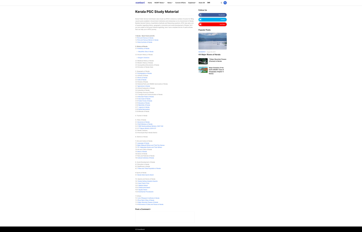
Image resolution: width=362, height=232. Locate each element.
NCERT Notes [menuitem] (159, 3)
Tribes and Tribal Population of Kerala (149, 168)
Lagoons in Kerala (144, 107)
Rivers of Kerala (142, 77)
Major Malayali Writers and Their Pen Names (151, 145)
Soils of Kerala (142, 79)
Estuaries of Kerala (144, 103)
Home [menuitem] (150, 3)
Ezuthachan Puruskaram (145, 191)
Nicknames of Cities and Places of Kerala (150, 204)
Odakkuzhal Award (144, 187)
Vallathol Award (143, 185)
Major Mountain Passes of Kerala (148, 202)
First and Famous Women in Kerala (147, 40)
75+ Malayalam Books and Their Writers (149, 147)
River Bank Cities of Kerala (146, 200)
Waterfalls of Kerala (144, 105)
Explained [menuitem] (191, 3)
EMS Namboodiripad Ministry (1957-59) (151, 126)
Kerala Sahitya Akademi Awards (148, 181)
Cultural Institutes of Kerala (145, 158)
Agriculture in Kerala (144, 86)
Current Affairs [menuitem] (180, 3)
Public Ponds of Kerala (145, 101)
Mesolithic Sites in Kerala (145, 51)
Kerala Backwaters (144, 109)
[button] (221, 2)
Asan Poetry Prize (143, 183)
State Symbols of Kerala (144, 42)
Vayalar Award (142, 189)
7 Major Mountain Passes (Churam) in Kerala (217, 60)
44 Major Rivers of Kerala (209, 54)
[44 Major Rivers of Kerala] (212, 41)
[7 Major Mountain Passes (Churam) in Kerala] (203, 61)
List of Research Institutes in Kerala (148, 198)
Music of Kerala (142, 151)
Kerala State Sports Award (145, 175)
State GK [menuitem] (202, 3)
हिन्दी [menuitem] (208, 3)
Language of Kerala (143, 143)
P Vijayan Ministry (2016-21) (147, 128)
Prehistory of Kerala (143, 48)
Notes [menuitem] (170, 3)
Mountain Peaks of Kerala (146, 96)
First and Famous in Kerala (145, 38)
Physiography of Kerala (144, 73)
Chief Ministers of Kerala (145, 124)
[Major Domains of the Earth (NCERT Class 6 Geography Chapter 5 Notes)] (203, 70)
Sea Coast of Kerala (144, 98)
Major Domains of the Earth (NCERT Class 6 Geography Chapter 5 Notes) (216, 71)
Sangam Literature (143, 57)
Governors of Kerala (143, 122)
